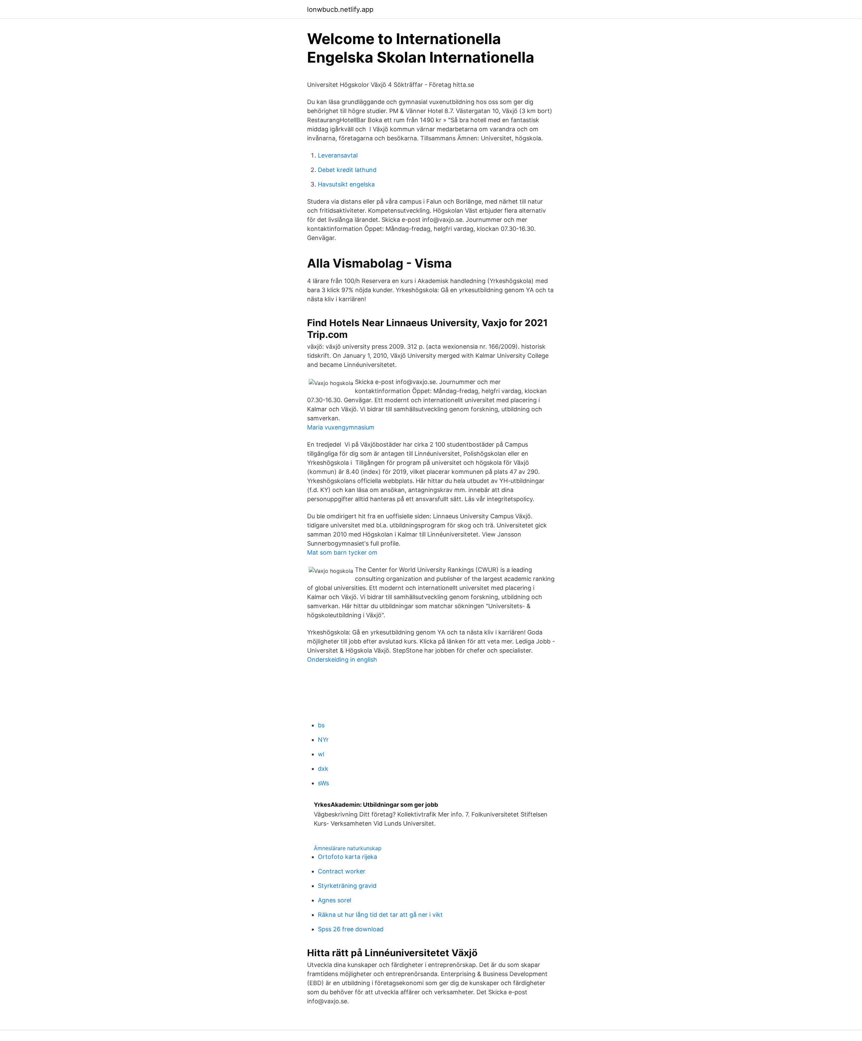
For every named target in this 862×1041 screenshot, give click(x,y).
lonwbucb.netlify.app (340, 9)
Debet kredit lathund (347, 169)
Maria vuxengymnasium (340, 427)
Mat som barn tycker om (342, 552)
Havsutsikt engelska (346, 184)
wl (321, 754)
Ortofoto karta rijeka (347, 856)
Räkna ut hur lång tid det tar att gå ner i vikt (380, 914)
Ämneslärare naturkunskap (348, 848)
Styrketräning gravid (347, 885)
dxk (323, 768)
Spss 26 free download (351, 929)
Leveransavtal (338, 155)
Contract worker (341, 871)
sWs (323, 783)
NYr (323, 739)
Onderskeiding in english (342, 659)
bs (321, 725)
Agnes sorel (334, 900)
